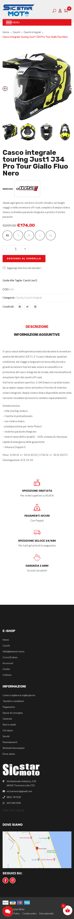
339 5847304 (14, 802)
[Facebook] (20, 307)
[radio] (7, 235)
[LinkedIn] (35, 307)
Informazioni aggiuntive (37, 335)
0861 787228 (14, 797)
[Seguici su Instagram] (12, 880)
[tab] (37, 328)
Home (6, 32)
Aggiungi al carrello (24, 258)
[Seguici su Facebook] (5, 880)
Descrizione (37, 327)
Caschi (16, 32)
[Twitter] (27, 307)
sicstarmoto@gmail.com (19, 791)
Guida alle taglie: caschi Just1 (20, 280)
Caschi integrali (32, 32)
